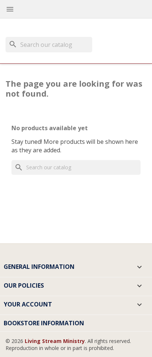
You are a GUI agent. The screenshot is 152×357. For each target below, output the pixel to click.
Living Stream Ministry (55, 340)
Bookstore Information (44, 323)
